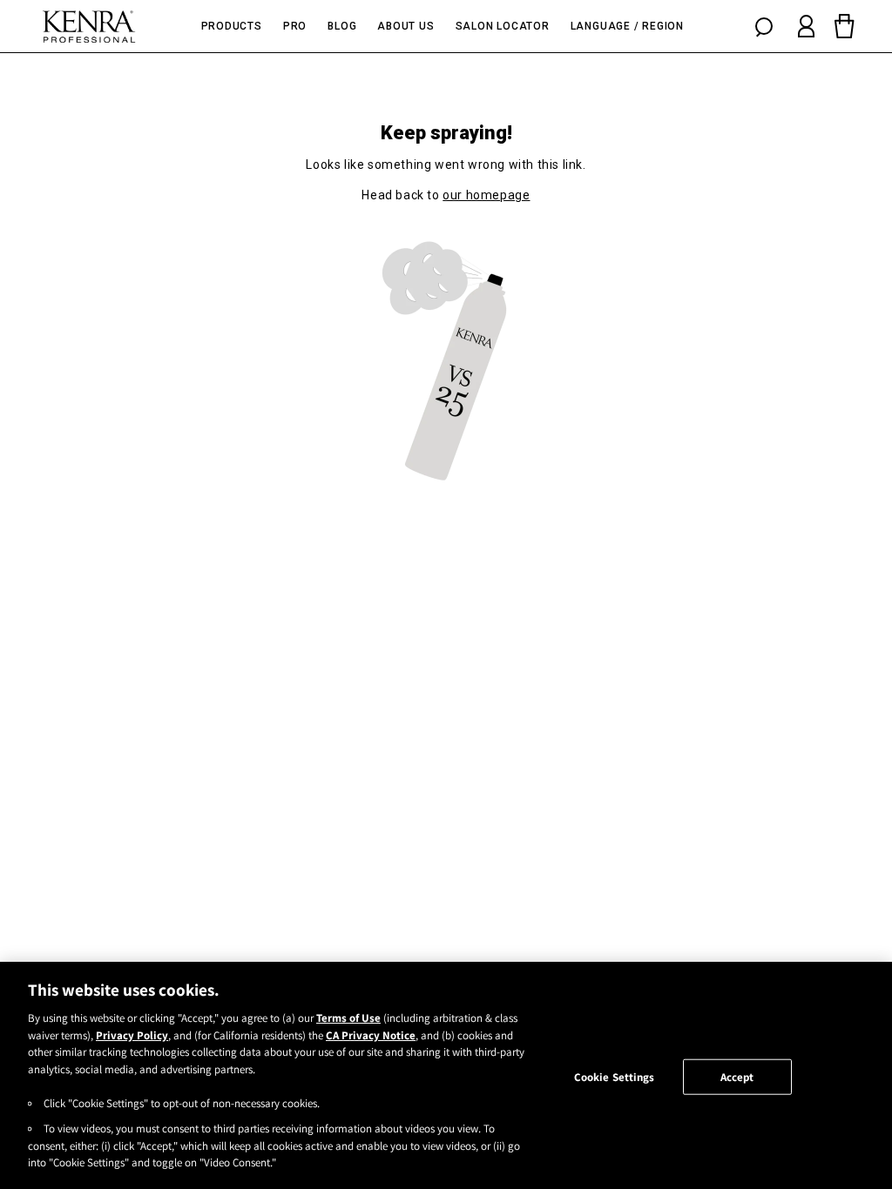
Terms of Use (348, 1018)
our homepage (486, 195)
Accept (737, 1076)
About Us (405, 26)
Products (231, 26)
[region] (446, 1075)
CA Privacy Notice (371, 1035)
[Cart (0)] (845, 26)
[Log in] (806, 26)
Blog (342, 26)
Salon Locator (503, 26)
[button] (763, 26)
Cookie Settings (614, 1076)
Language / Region (627, 26)
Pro (295, 26)
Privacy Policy (132, 1035)
